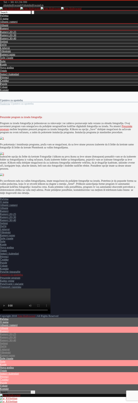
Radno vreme (7, 280)
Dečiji (3, 44)
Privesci (4, 77)
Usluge (4, 87)
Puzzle (3, 83)
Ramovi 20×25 (8, 31)
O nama (4, 18)
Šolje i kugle (6, 57)
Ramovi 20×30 (8, 35)
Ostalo (3, 70)
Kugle (3, 64)
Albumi (4, 25)
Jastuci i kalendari (9, 74)
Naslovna (5, 103)
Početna (4, 15)
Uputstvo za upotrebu (11, 274)
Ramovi (4, 28)
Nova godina (7, 67)
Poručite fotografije (10, 271)
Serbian (13, 398)
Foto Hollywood (26, 316)
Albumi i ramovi (9, 21)
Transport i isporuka (10, 286)
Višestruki (5, 51)
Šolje (3, 61)
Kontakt (4, 90)
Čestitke (4, 80)
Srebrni (4, 41)
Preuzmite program (10, 277)
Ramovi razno (7, 54)
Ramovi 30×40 (8, 38)
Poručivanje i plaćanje (11, 283)
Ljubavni (5, 47)
